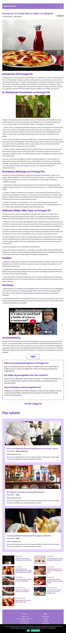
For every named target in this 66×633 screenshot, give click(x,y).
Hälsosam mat (16, 454)
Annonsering (45, 616)
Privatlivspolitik (35, 630)
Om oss (45, 619)
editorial (9, 454)
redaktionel (60, 16)
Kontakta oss (45, 623)
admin (18, 495)
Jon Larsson (17, 16)
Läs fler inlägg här (33, 403)
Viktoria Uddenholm (22, 451)
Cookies (45, 621)
